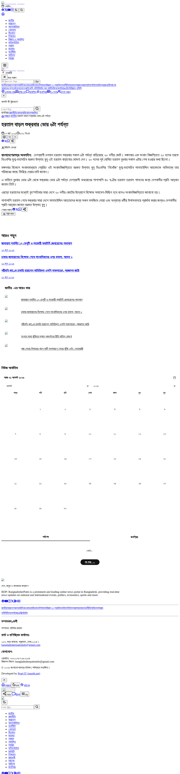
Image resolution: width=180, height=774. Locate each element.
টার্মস (25, 612)
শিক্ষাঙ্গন (11, 36)
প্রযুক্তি (34, 112)
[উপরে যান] (4, 680)
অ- (15, 137)
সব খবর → (90, 562)
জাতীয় (11, 20)
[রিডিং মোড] (4, 137)
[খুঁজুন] (37, 108)
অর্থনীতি (12, 51)
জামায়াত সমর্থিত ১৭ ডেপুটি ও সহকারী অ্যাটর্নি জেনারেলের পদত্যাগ (51, 299)
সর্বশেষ (113, 85)
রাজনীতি (13, 112)
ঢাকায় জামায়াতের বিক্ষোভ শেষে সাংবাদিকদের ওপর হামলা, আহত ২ (51, 312)
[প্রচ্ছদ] (3, 14)
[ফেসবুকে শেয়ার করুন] (2, 141)
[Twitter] (12, 601)
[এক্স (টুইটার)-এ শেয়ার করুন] (5, 141)
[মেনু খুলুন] (4, 65)
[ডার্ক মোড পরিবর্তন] (4, 702)
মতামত (11, 48)
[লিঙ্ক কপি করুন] (24, 209)
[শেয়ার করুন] (12, 141)
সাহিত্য (11, 55)
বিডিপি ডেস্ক (10, 147)
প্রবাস (11, 45)
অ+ (9, 137)
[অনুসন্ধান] (37, 707)
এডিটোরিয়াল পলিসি (73, 88)
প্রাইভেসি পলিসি (31, 88)
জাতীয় (14, 115)
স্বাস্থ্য (11, 58)
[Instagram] (11, 10)
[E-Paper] (18, 601)
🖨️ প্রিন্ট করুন (8, 213)
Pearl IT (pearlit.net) (29, 673)
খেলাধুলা (12, 29)
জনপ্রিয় (134, 537)
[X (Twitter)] (5, 10)
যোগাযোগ (20, 88)
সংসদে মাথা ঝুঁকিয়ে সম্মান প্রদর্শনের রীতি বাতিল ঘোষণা (46, 336)
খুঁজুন (37, 81)
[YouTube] (8, 10)
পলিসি (4, 612)
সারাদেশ (11, 23)
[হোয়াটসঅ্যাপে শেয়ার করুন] (8, 141)
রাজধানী (106, 85)
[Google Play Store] (15, 601)
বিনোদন (11, 33)
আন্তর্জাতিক (14, 26)
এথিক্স (20, 612)
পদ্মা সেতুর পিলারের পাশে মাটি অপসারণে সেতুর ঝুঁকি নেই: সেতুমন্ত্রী (52, 348)
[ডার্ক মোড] (16, 10)
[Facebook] (2, 10)
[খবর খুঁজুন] (21, 10)
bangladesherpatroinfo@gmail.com (20, 644)
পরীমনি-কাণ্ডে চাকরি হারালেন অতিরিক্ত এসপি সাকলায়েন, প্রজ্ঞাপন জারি (55, 324)
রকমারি (11, 751)
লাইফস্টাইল (13, 42)
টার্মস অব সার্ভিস (46, 88)
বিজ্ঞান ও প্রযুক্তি (16, 39)
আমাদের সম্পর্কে (8, 88)
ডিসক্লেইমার (59, 88)
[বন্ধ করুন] (4, 77)
